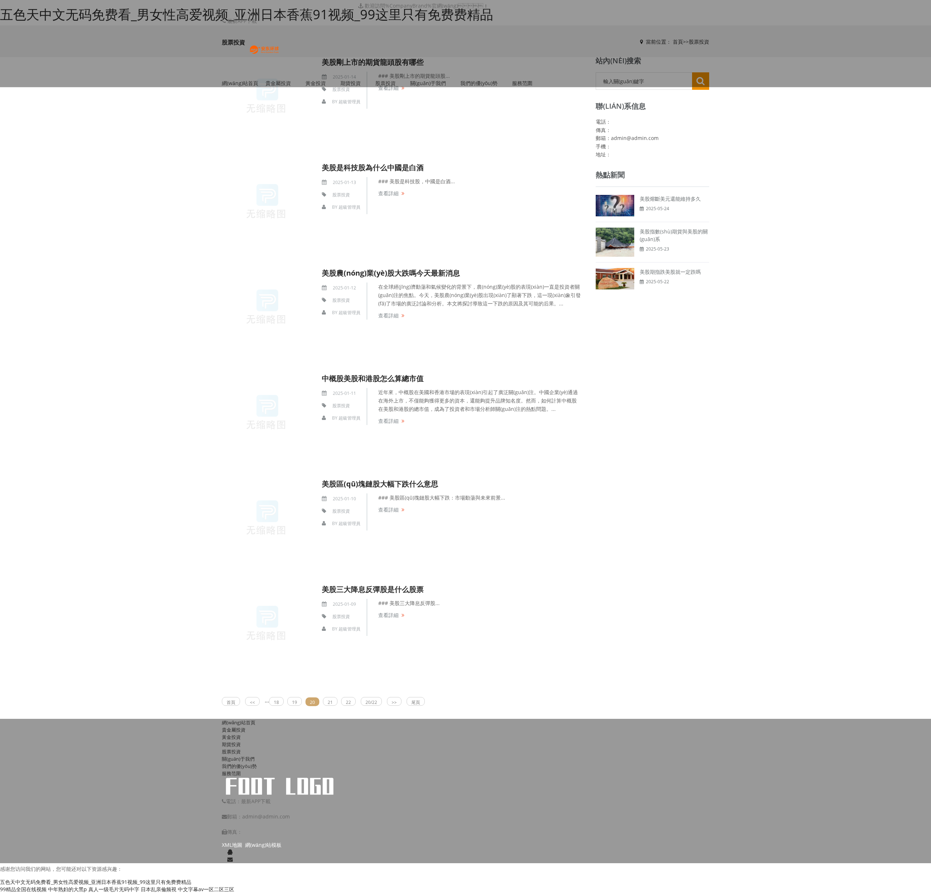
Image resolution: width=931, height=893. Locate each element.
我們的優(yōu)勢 (479, 83)
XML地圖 (232, 844)
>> (394, 702)
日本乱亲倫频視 (158, 889)
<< (252, 702)
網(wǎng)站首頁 (240, 83)
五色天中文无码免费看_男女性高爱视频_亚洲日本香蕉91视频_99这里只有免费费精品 (95, 881)
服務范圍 (522, 83)
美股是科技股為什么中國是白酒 (373, 167)
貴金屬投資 (278, 83)
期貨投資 (350, 83)
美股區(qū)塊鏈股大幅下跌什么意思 (380, 484)
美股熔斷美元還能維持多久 (670, 198)
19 (294, 702)
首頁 (231, 702)
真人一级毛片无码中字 (113, 889)
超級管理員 (349, 102)
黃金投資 (315, 83)
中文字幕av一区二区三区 (206, 889)
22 (348, 702)
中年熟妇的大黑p (67, 889)
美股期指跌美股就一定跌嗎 (670, 271)
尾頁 (415, 702)
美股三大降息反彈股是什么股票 (373, 589)
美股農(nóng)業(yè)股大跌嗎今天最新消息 (391, 273)
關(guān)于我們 (428, 83)
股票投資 (385, 83)
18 (276, 702)
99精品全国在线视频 (23, 889)
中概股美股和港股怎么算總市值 (373, 378)
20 (312, 702)
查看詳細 (388, 87)
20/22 (371, 702)
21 (330, 702)
